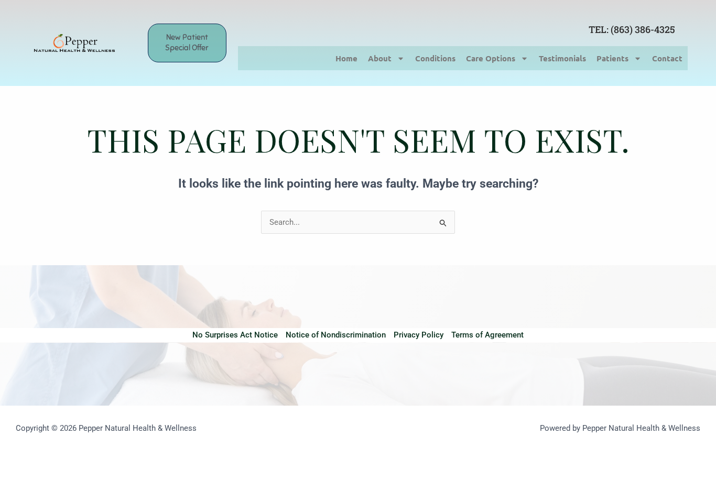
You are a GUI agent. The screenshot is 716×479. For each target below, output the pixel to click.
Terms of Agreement (487, 335)
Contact (667, 58)
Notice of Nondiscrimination (336, 335)
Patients (612, 58)
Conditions (435, 58)
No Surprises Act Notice (235, 335)
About (380, 58)
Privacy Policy (418, 335)
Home (346, 58)
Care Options (490, 58)
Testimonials (562, 58)
